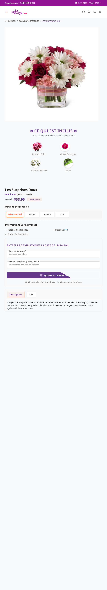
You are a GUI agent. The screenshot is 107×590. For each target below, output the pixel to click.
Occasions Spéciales (29, 21)
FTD (66, 230)
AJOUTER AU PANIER (55, 275)
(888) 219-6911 (27, 3)
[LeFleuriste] (19, 12)
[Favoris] (89, 12)
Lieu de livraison (17, 251)
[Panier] (95, 12)
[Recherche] (84, 12)
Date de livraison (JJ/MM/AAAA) (24, 261)
